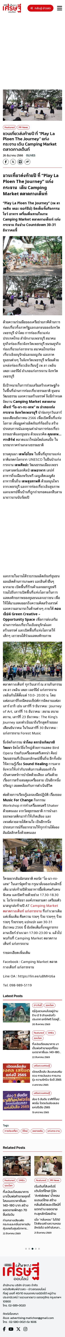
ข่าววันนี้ (38, 1005)
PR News (23, 127)
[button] (26, 1249)
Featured (10, 127)
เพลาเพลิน (37, 1131)
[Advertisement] (32, 51)
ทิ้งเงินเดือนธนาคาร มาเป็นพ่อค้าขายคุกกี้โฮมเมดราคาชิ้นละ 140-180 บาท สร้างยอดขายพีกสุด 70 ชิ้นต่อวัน (46, 1052)
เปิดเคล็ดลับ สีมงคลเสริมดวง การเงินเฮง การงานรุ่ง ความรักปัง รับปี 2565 (47, 1075)
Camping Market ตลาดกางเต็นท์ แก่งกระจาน (30, 908)
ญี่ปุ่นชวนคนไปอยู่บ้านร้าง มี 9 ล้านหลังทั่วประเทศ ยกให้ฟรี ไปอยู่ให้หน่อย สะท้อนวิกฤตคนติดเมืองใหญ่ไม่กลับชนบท (47, 1019)
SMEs (51, 1033)
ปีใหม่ (25, 1131)
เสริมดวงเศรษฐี (42, 1066)
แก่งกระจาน (53, 1131)
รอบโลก (50, 1005)
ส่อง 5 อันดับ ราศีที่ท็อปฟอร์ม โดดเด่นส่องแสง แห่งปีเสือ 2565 (45, 1103)
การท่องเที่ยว (11, 1131)
